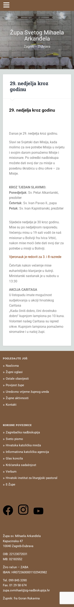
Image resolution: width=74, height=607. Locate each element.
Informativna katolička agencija (27, 452)
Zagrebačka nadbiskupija (23, 432)
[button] (7, 5)
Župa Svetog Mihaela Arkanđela (37, 35)
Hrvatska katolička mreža (23, 445)
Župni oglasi (14, 372)
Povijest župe (15, 385)
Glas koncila (14, 458)
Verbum (11, 471)
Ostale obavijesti (17, 378)
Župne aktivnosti (17, 398)
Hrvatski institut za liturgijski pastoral (31, 478)
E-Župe (10, 484)
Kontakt (11, 405)
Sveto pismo (14, 439)
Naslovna (12, 366)
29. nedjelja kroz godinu (29, 86)
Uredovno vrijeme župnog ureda (27, 392)
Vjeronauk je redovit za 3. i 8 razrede (35, 257)
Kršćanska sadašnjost (21, 465)
